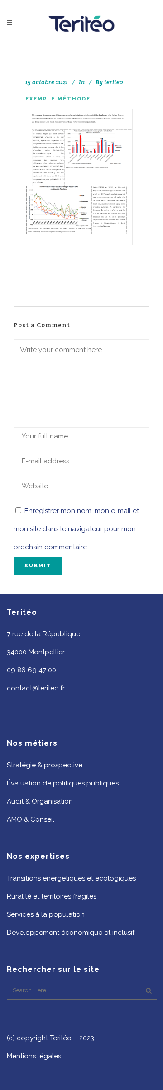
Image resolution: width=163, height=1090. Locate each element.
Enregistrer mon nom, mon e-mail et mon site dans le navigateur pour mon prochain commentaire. (76, 529)
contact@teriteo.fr (36, 688)
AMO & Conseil (30, 819)
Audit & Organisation (40, 801)
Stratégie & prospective (44, 765)
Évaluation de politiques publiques (63, 783)
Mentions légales (34, 1056)
